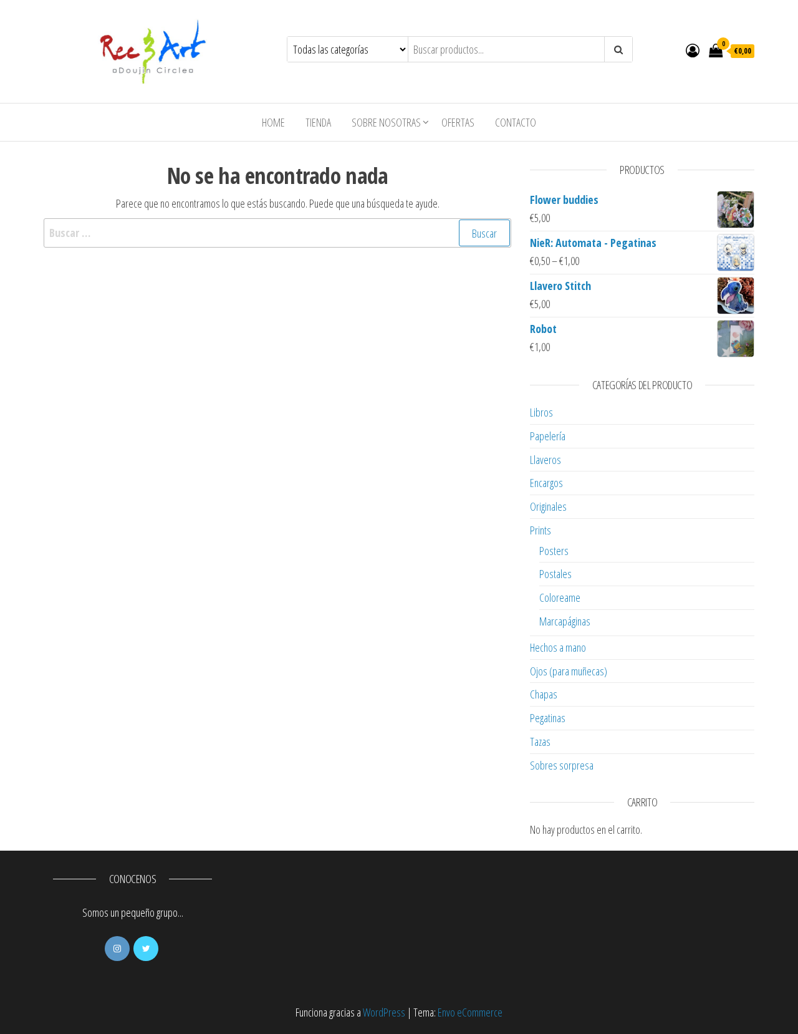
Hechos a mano (558, 647)
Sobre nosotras (386, 122)
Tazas (540, 741)
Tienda (318, 122)
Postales (555, 573)
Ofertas (457, 122)
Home (273, 122)
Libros (541, 412)
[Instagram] (117, 948)
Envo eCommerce (470, 1012)
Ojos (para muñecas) (568, 671)
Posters (554, 550)
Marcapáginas (564, 621)
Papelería (547, 435)
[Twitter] (145, 948)
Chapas (543, 694)
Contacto (515, 122)
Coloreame (559, 597)
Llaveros (545, 459)
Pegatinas (547, 717)
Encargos (546, 482)
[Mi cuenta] (692, 50)
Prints (540, 530)
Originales (548, 506)
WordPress (384, 1012)
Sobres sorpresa (562, 765)
